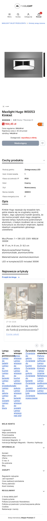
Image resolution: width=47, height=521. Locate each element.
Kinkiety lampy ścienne (37, 23)
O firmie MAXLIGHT (10, 497)
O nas (4, 460)
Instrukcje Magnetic (10, 440)
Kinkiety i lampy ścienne (41, 370)
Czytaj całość (12, 334)
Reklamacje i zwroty (10, 509)
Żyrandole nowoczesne (31, 396)
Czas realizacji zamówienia (13, 481)
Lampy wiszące (17, 357)
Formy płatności (8, 484)
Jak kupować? (8, 479)
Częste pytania (8, 499)
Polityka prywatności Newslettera (15, 502)
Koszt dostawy (8, 486)
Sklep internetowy (20, 518)
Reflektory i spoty (42, 376)
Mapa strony (7, 456)
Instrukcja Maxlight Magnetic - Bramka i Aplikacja (22, 442)
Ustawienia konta (9, 437)
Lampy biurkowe (41, 364)
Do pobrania (7, 463)
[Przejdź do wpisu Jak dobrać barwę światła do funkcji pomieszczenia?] (23, 301)
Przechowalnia (8, 435)
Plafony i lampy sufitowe (41, 358)
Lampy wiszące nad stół (17, 413)
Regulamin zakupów (10, 476)
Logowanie (6, 430)
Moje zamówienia (9, 432)
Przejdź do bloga (9, 277)
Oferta (4, 458)
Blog (4, 465)
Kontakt (5, 453)
